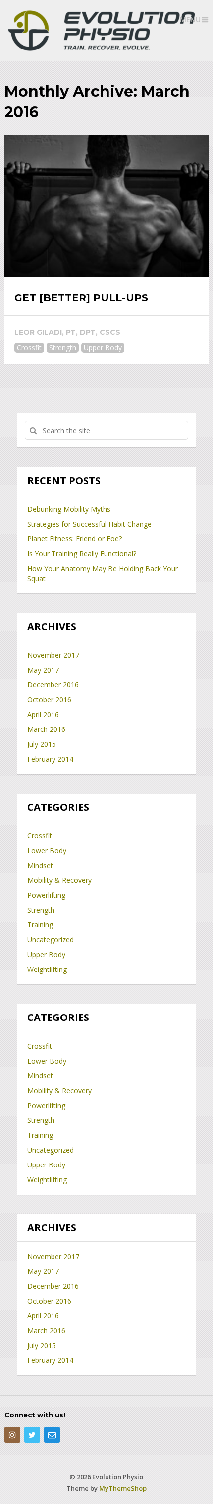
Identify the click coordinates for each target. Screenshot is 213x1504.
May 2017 (43, 670)
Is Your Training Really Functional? (81, 553)
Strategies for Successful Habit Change (89, 524)
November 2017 (53, 655)
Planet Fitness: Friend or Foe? (74, 538)
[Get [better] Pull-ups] (106, 206)
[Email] (52, 1435)
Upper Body (103, 347)
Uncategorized (50, 939)
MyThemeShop (123, 1488)
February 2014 (50, 759)
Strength (62, 347)
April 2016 (43, 714)
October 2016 (49, 699)
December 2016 (53, 684)
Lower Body (46, 850)
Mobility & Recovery (59, 880)
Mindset (40, 865)
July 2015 (41, 744)
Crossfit (29, 347)
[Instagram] (12, 1435)
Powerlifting (46, 895)
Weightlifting (47, 969)
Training (40, 924)
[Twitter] (32, 1435)
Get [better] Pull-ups (81, 298)
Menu (190, 19)
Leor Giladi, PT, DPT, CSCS (67, 332)
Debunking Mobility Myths (68, 509)
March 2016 (46, 729)
